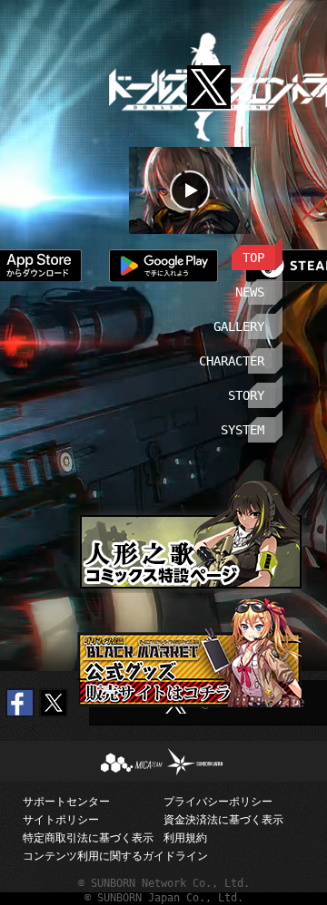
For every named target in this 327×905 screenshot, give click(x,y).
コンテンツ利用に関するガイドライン (93, 856)
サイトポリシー (61, 819)
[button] (235, 254)
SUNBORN (189, 755)
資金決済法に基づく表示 (223, 819)
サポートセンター (66, 801)
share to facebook (20, 702)
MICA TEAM (114, 761)
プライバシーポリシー (218, 801)
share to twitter (53, 702)
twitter (209, 73)
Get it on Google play (159, 265)
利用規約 (185, 838)
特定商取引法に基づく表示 (88, 838)
